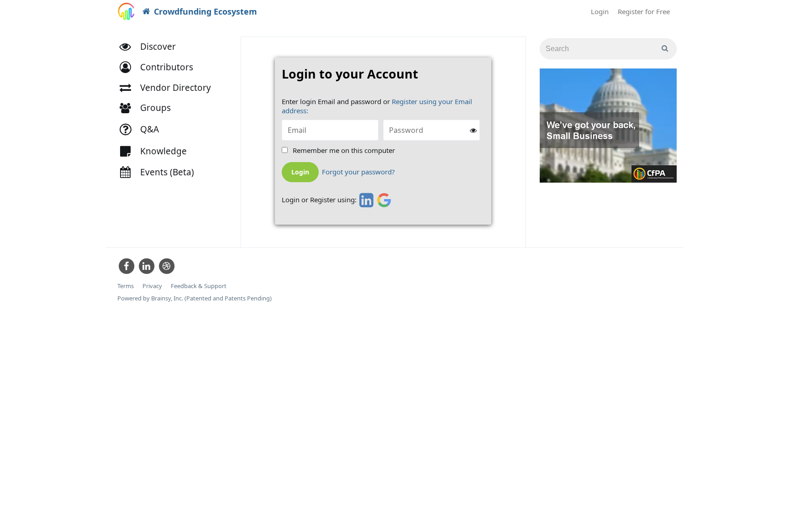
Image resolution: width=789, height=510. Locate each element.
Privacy (152, 286)
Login (600, 11)
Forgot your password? (358, 172)
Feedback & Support (198, 286)
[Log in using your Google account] (384, 200)
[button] (160, 67)
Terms (125, 286)
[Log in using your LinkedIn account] (365, 200)
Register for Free (644, 11)
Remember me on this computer (344, 150)
